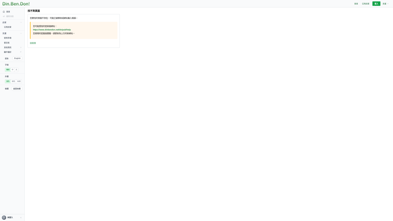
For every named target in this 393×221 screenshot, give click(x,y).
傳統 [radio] (8, 70)
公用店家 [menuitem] (365, 4)
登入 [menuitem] (376, 4)
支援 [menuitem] (384, 4)
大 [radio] (16, 70)
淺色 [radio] (8, 81)
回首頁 (33, 43)
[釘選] (22, 27)
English (17, 58)
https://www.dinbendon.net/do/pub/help (52, 30)
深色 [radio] (13, 81)
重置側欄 (17, 89)
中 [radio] (12, 70)
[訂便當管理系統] (16, 4)
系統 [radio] (19, 81)
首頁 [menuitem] (356, 4)
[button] (21, 217)
